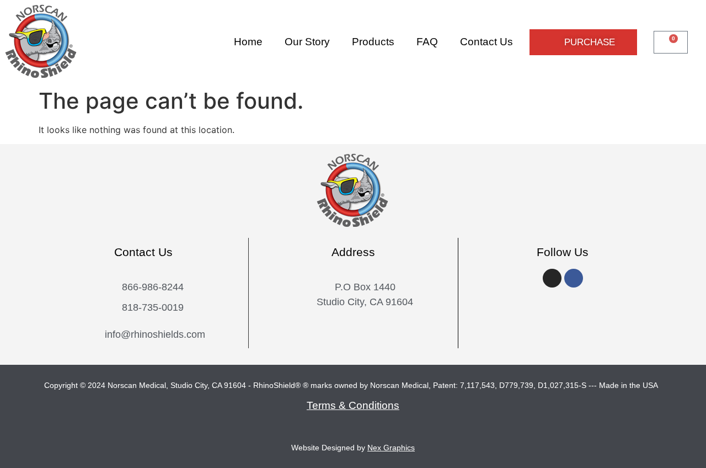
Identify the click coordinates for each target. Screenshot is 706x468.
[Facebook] (573, 278)
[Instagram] (552, 278)
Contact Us (486, 41)
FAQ (427, 41)
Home (248, 41)
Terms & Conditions (353, 405)
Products (373, 41)
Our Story (307, 41)
